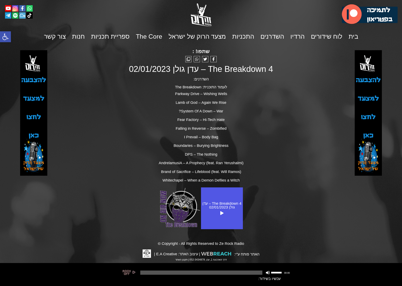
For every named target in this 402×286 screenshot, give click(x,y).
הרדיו (297, 36)
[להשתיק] (268, 273)
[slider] (277, 272)
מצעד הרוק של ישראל (197, 36)
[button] (5, 36)
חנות (78, 36)
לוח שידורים (326, 36)
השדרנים (272, 36)
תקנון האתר (181, 259)
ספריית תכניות (110, 36)
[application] (214, 272)
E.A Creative (166, 254)
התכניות (243, 36)
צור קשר (55, 36)
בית (353, 36)
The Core (149, 36)
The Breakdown (188, 87)
